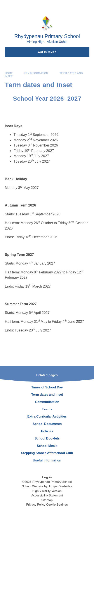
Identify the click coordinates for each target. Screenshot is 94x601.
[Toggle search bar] (76, 5)
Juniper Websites (60, 486)
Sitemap (47, 500)
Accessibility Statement (47, 495)
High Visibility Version (47, 491)
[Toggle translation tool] (65, 5)
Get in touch (47, 51)
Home (9, 73)
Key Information (36, 73)
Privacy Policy (35, 504)
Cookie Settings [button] (57, 504)
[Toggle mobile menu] (88, 5)
